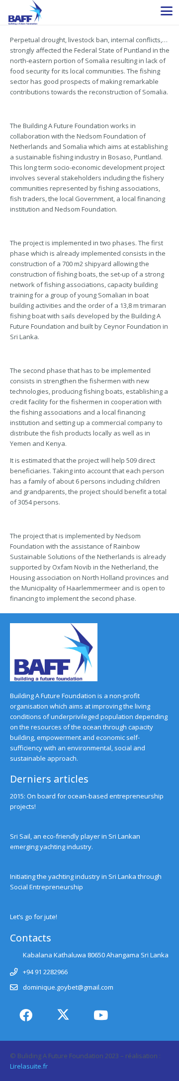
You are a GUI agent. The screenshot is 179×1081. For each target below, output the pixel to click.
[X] (63, 1015)
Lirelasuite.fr (29, 1066)
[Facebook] (26, 1015)
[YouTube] (101, 1015)
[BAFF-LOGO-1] (25, 12)
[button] (167, 11)
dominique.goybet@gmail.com (68, 987)
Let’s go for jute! (33, 916)
